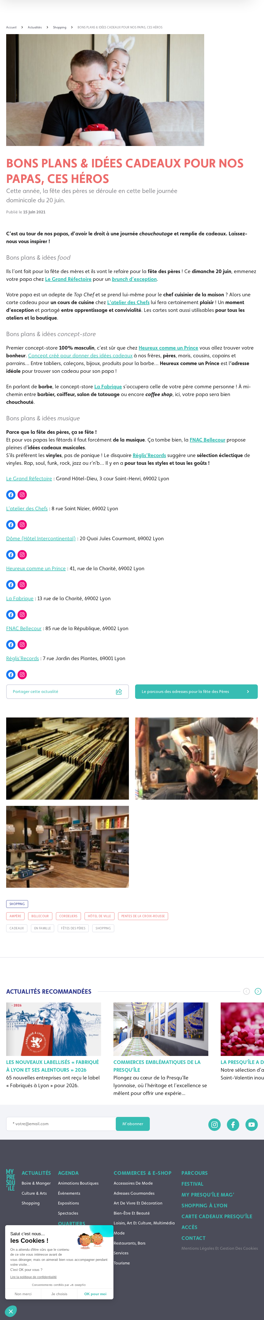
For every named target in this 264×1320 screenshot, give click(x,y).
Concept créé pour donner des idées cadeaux (80, 355)
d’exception (134, 279)
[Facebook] (10, 494)
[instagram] (214, 1124)
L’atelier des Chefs (128, 302)
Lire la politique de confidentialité (33, 1277)
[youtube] (251, 1124)
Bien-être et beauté (132, 1213)
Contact (193, 1238)
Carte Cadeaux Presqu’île (217, 1216)
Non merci (23, 1294)
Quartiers (72, 1224)
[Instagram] (22, 494)
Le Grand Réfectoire (68, 279)
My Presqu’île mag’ (208, 1195)
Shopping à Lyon (204, 1205)
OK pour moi (95, 1294)
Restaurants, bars (129, 1243)
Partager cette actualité (35, 691)
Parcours (195, 1173)
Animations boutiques (78, 1183)
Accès (189, 1227)
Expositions (68, 1203)
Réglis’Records (149, 455)
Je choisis (59, 1294)
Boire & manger (36, 1183)
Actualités (36, 1173)
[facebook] (233, 1124)
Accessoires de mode (133, 1183)
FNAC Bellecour (207, 440)
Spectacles (68, 1213)
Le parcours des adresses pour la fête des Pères (185, 691)
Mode (119, 1233)
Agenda (68, 1173)
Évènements (69, 1193)
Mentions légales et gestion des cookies (220, 1248)
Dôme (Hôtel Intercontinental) (41, 538)
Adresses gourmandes (134, 1193)
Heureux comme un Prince (168, 348)
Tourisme (122, 1263)
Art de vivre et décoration (138, 1203)
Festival (193, 1184)
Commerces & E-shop (142, 1173)
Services (121, 1252)
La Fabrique (108, 386)
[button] (258, 991)
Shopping (31, 1203)
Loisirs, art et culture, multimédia (144, 1223)
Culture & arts (34, 1193)
